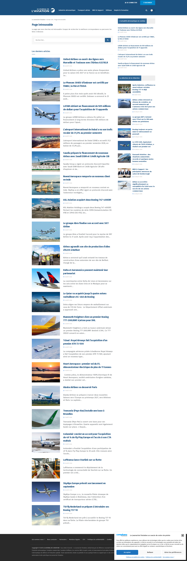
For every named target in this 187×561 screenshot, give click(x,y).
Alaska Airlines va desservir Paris (80, 387)
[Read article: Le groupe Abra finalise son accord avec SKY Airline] (46, 232)
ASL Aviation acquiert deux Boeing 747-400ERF (87, 199)
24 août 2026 (68, 300)
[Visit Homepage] (44, 10)
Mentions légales (74, 539)
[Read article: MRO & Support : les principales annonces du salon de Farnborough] (124, 173)
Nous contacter (52, 539)
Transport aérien (84, 10)
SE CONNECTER (131, 3)
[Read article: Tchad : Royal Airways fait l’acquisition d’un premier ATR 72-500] (46, 349)
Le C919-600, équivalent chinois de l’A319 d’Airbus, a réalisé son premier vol (143, 144)
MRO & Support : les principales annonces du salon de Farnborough (142, 171)
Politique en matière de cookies (135, 557)
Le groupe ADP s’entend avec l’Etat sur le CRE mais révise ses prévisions (142, 119)
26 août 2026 (68, 66)
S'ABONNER (147, 3)
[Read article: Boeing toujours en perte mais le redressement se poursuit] (124, 133)
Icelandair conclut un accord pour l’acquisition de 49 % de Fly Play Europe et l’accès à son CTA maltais (87, 437)
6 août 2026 (137, 94)
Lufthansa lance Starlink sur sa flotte (82, 459)
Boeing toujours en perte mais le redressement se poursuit (142, 131)
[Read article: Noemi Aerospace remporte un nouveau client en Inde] (46, 185)
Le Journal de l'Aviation (38, 19)
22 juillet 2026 (137, 194)
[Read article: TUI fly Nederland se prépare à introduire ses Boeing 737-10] (46, 515)
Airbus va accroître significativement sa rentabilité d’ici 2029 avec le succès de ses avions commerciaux (143, 186)
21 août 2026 (68, 390)
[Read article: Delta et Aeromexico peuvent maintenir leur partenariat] (46, 278)
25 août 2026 (68, 203)
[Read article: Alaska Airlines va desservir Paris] (46, 396)
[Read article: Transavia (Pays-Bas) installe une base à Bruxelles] (46, 419)
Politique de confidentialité (154, 557)
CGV (84, 539)
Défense (109, 10)
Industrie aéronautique (67, 10)
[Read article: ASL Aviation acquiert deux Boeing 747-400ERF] (46, 208)
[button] (183, 535)
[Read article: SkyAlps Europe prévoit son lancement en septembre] (46, 492)
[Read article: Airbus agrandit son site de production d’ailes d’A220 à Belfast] (46, 255)
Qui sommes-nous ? (168, 557)
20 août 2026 (68, 463)
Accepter (127, 552)
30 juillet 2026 (137, 112)
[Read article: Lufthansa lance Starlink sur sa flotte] (46, 468)
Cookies (109, 539)
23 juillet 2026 (137, 164)
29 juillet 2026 (137, 137)
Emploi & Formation (121, 10)
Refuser (150, 552)
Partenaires (63, 539)
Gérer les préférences (172, 552)
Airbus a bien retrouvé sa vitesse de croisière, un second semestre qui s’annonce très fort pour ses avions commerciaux (143, 104)
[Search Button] (146, 10)
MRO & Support (97, 10)
